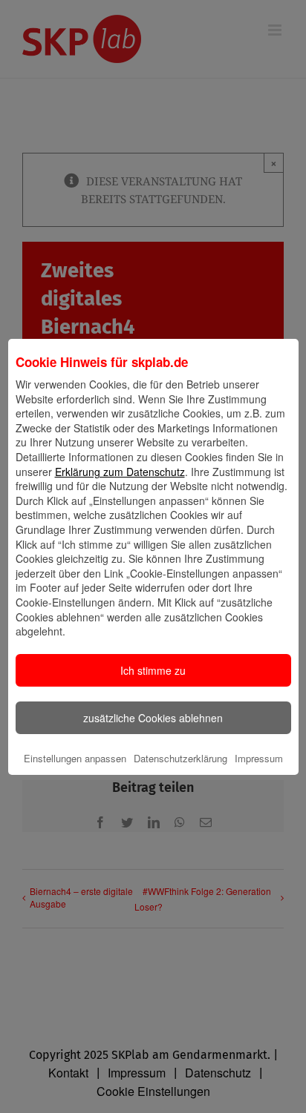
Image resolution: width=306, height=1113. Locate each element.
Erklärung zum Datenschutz (120, 471)
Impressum (259, 758)
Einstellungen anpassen (75, 758)
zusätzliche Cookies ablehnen (153, 717)
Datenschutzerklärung (180, 758)
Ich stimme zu (153, 670)
